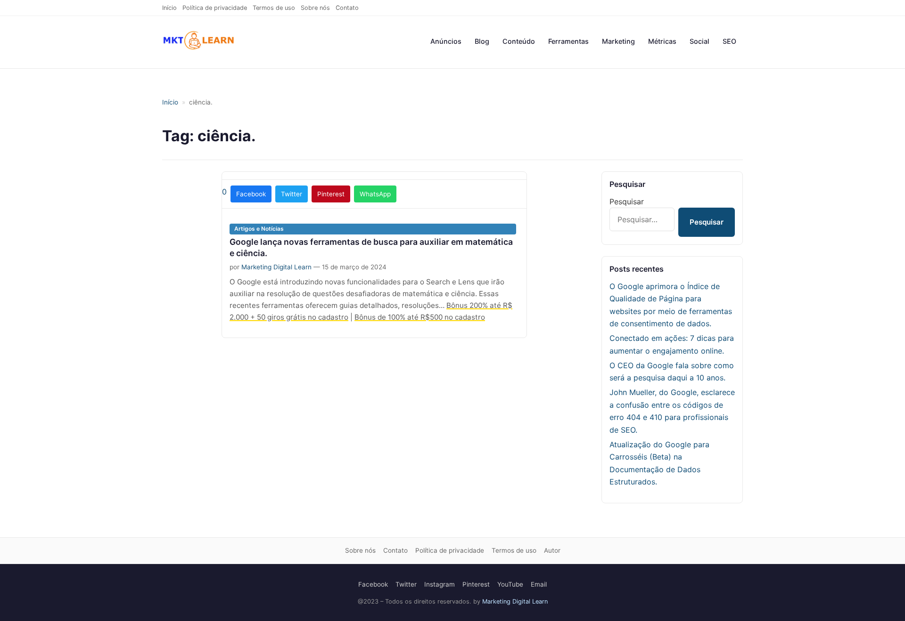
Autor (552, 550)
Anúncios (445, 41)
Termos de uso (274, 7)
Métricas (662, 41)
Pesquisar (626, 201)
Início (169, 7)
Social (699, 41)
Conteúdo (518, 41)
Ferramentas (568, 41)
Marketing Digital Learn (276, 267)
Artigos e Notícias (259, 228)
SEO (729, 41)
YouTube (510, 584)
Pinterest (331, 194)
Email (539, 584)
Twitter (291, 194)
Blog (482, 41)
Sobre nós (315, 7)
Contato (347, 7)
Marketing (618, 41)
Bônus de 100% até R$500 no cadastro (419, 317)
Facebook (251, 194)
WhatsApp (375, 194)
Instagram (439, 584)
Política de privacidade (214, 7)
